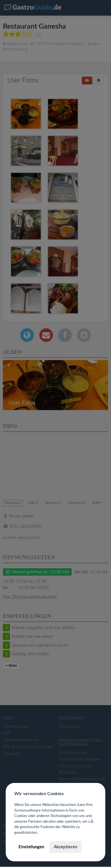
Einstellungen (31, 847)
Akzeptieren (65, 847)
